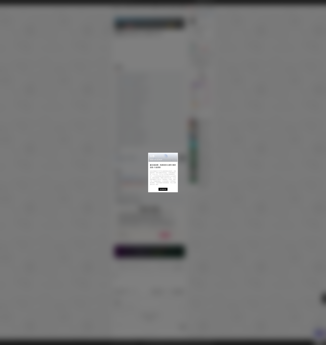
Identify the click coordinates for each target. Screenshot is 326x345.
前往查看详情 (163, 189)
